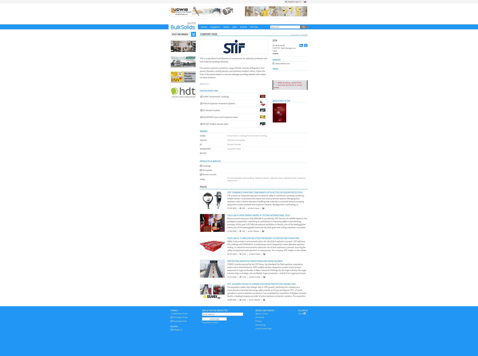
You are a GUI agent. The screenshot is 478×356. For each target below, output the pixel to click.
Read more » (204, 84)
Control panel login (263, 328)
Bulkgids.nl (177, 329)
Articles (254, 26)
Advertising (260, 325)
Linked (301, 313)
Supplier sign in (294, 1)
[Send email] (305, 45)
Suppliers (215, 26)
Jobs (235, 26)
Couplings (206, 165)
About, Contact (261, 313)
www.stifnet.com (282, 63)
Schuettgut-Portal (180, 317)
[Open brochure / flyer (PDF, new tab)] (290, 113)
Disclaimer (260, 317)
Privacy (258, 321)
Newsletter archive (210, 322)
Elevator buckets (209, 174)
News (226, 26)
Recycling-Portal (179, 321)
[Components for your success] (234, 46)
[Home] (183, 26)
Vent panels (207, 170)
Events (243, 26)
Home (204, 26)
